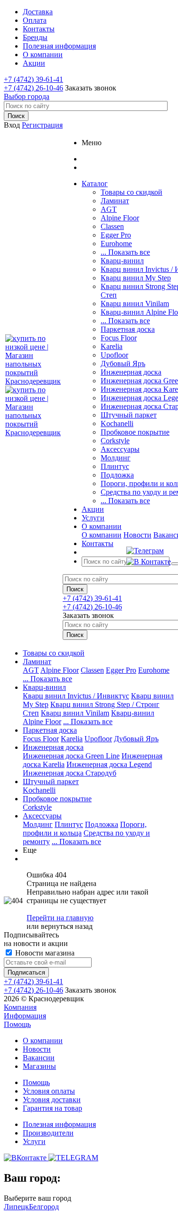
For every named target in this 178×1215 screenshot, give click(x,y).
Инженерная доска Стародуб (69, 773)
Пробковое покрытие (135, 432)
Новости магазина (44, 953)
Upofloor (114, 355)
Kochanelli (117, 423)
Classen (112, 226)
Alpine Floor (120, 218)
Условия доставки (52, 1099)
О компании (102, 535)
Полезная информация (59, 1124)
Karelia (111, 346)
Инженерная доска (131, 372)
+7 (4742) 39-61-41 (33, 79)
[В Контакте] (148, 562)
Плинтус (115, 466)
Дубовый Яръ (123, 363)
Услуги (34, 1141)
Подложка (117, 475)
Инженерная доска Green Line (71, 756)
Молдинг (116, 458)
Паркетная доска (128, 329)
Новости (137, 535)
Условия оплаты (49, 1091)
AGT (109, 209)
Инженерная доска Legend (109, 764)
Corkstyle (115, 441)
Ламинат (115, 201)
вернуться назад (67, 926)
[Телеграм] (148, 551)
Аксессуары (120, 449)
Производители (48, 1133)
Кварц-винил (122, 261)
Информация (25, 1016)
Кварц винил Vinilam (135, 303)
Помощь (17, 1024)
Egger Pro (116, 235)
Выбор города (26, 96)
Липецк (16, 1207)
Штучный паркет (129, 415)
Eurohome (116, 243)
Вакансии (39, 1058)
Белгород (44, 1207)
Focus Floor (119, 338)
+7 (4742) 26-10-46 (33, 88)
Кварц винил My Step (136, 278)
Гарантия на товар (52, 1108)
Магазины (39, 1066)
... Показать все (125, 252)
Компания (20, 1007)
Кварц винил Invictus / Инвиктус (76, 696)
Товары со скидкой (131, 192)
